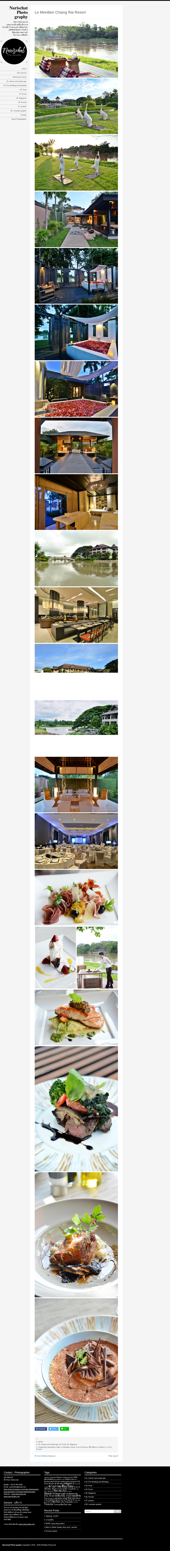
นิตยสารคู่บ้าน (61, 1494)
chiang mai (66, 1477)
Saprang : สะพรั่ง (52, 1516)
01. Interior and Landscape (16, 81)
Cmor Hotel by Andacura (46, 1456)
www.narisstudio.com (12, 1496)
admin (40, 1442)
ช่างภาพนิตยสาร (65, 1483)
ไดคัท (69, 1504)
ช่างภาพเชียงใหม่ (60, 1486)
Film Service (21, 73)
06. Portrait (22, 102)
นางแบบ (69, 1491)
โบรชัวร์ (75, 1502)
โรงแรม (39, 1449)
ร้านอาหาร (70, 1500)
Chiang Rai (42, 1447)
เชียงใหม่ (56, 1502)
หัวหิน (76, 1500)
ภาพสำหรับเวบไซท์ (60, 1498)
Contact (23, 115)
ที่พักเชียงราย (94, 1447)
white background (72, 1481)
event (63, 1479)
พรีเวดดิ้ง (50, 1498)
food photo (51, 1447)
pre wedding (62, 1481)
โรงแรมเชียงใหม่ (60, 1504)
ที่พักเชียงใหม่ (60, 1491)
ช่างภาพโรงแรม (82, 1447)
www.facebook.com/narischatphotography (19, 1492)
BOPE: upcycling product (55, 1523)
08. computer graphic (18, 111)
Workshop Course (19, 77)
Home (24, 69)
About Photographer (18, 119)
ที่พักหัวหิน (50, 1491)
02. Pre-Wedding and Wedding (15, 85)
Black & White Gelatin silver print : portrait (61, 1527)
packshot (53, 1481)
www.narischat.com (18, 1494)
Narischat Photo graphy (18, 12)
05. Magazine (21, 98)
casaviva (46, 1477)
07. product (22, 106)
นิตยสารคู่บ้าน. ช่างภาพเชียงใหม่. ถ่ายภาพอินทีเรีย (62, 1495)
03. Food (23, 90)
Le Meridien (65, 1447)
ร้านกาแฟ (62, 1500)
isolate (72, 1479)
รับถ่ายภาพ (73, 1498)
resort (73, 1447)
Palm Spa (112, 1456)
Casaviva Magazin (56, 1477)
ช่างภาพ (52, 1483)
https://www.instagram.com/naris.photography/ (21, 1489)
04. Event (22, 94)
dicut (72, 1477)
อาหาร (109, 1447)
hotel (58, 1447)
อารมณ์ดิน (50, 1520)
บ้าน (45, 1498)
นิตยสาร (102, 1447)
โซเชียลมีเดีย (68, 1502)
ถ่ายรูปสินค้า (72, 1489)
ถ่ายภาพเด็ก (62, 1489)
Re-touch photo (51, 1531)
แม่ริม (62, 1502)
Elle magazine (57, 1479)
